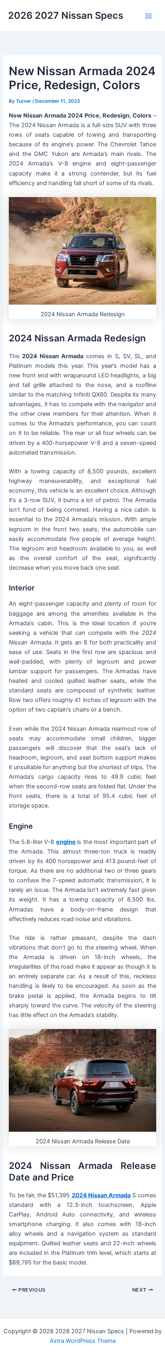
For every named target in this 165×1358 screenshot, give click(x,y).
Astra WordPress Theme (83, 1340)
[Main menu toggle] (148, 16)
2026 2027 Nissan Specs (65, 15)
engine (66, 842)
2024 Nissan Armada (101, 1195)
